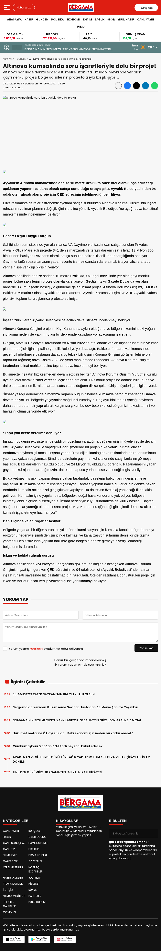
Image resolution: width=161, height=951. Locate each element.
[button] (14, 47)
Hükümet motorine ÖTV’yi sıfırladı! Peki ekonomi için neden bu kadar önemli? (73, 733)
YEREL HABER (126, 19)
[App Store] (14, 939)
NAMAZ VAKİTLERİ (14, 896)
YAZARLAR (34, 878)
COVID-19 (9, 912)
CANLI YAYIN (145, 19)
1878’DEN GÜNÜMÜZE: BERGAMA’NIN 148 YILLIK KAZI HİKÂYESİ (57, 772)
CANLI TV (9, 849)
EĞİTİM (87, 19)
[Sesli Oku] (118, 85)
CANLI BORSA (37, 837)
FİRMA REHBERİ (37, 855)
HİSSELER (33, 884)
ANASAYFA (14, 19)
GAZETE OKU (11, 861)
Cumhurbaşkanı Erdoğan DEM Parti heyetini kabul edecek (57, 746)
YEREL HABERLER (13, 867)
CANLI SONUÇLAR (14, 843)
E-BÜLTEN (118, 821)
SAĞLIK (99, 19)
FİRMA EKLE (10, 855)
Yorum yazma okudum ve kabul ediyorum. (46, 649)
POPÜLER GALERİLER (9, 904)
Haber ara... (24, 7)
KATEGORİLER (15, 821)
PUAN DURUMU (37, 902)
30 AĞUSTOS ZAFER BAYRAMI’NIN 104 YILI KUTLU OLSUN (54, 694)
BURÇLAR (34, 831)
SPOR (111, 19)
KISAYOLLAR (67, 821)
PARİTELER (34, 896)
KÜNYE (32, 890)
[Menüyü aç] (7, 7)
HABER (29, 19)
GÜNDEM (42, 19)
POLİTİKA (57, 19)
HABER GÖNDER (13, 878)
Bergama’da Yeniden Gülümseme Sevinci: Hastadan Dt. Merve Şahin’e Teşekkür (75, 707)
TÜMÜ (80, 27)
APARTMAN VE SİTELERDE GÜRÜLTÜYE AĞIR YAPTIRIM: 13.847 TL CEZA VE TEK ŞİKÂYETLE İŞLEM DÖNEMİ (81, 759)
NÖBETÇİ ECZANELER (35, 869)
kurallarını (36, 649)
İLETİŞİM (8, 890)
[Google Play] (39, 939)
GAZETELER (35, 861)
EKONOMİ (73, 19)
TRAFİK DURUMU (13, 884)
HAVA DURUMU (38, 843)
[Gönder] (153, 833)
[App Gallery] (65, 939)
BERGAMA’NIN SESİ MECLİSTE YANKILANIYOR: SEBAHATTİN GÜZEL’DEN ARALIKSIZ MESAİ (68, 49)
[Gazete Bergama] (81, 7)
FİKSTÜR (33, 849)
